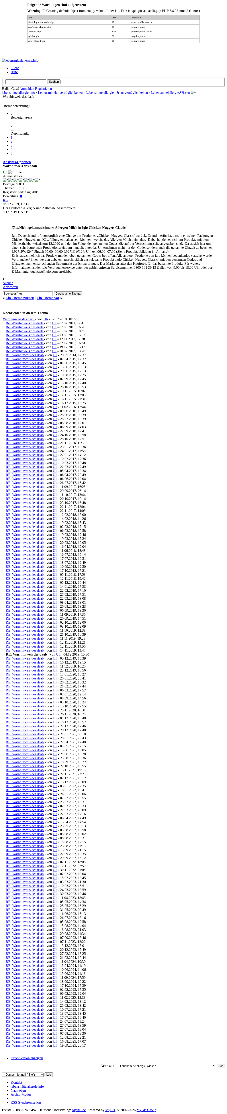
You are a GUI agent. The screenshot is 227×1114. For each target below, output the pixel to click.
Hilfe (14, 72)
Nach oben (18, 1090)
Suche (15, 68)
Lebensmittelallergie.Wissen (170, 92)
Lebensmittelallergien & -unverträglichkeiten (117, 92)
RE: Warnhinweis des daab (25, 355)
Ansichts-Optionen (17, 162)
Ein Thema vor (48, 298)
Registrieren (43, 88)
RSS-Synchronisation (26, 1102)
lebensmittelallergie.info (18, 92)
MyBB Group (146, 1110)
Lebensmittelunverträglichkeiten (60, 92)
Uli (45, 319)
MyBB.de (79, 1110)
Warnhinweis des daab (19, 319)
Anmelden (27, 88)
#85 (5, 200)
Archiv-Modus (21, 1094)
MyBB (110, 1110)
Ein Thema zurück (20, 298)
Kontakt (16, 1082)
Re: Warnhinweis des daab (25, 323)
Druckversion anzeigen (27, 1058)
